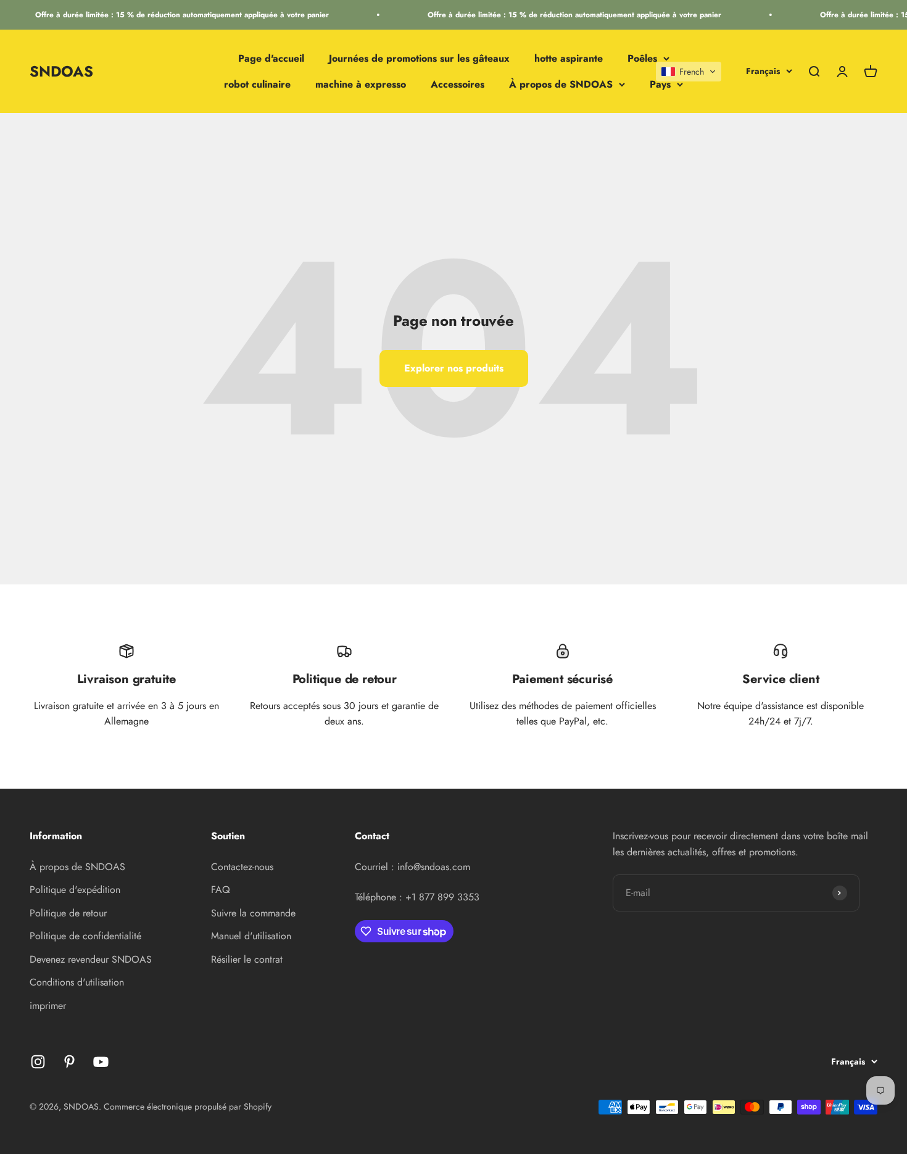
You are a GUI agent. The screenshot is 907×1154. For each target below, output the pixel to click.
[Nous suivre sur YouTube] (101, 1061)
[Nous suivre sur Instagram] (38, 1061)
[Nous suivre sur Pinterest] (69, 1061)
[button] (688, 71)
